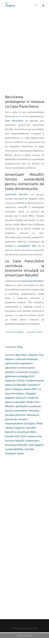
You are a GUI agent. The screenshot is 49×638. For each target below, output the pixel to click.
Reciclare (34, 410)
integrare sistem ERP (24, 389)
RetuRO (31, 427)
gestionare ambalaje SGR (19, 376)
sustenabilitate (14, 449)
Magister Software (15, 397)
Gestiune (10, 380)
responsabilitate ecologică (20, 423)
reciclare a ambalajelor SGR (20, 246)
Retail (39, 423)
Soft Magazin (36, 445)
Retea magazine (15, 427)
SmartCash (32, 440)
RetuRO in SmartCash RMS (20, 432)
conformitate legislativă (18, 363)
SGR (23, 436)
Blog (19, 347)
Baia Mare (21, 355)
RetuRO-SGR (12, 436)
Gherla (20, 380)
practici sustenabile (16, 410)
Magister (31, 393)
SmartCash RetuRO (16, 194)
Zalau (21, 453)
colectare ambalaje (26, 359)
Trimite (35, 597)
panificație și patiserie (28, 406)
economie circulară (27, 372)
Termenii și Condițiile (28, 612)
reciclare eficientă (15, 415)
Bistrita (33, 355)
